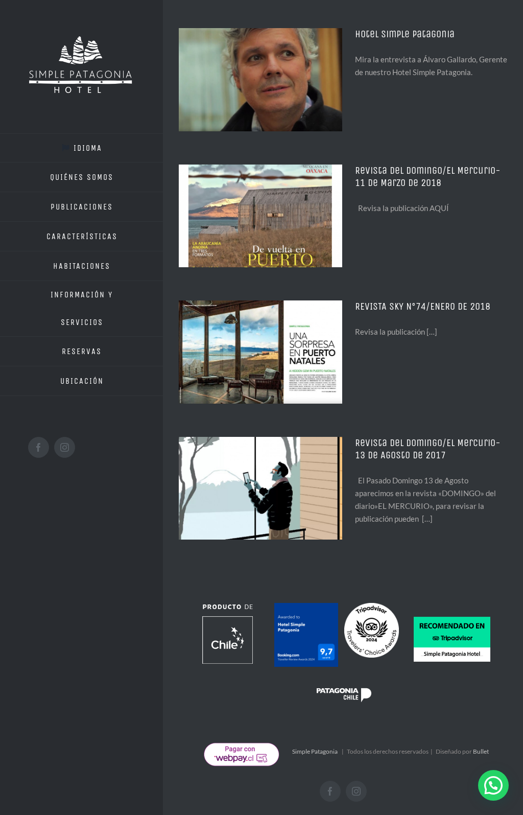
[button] (493, 785)
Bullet (481, 751)
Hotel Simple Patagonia (405, 34)
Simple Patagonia (315, 751)
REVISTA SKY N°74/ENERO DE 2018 (422, 306)
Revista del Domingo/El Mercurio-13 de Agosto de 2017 (428, 449)
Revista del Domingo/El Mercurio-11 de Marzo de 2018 (428, 177)
